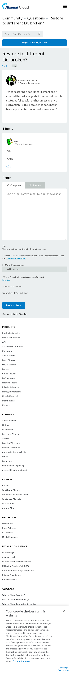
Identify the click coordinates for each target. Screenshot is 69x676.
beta (14, 66)
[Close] (63, 611)
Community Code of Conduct (14, 314)
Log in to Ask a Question (34, 42)
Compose (15, 185)
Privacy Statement (22, 661)
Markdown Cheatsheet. (16, 258)
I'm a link (6, 280)
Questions (36, 18)
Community (12, 18)
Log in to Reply (13, 305)
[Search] (39, 34)
